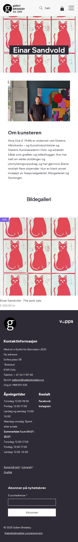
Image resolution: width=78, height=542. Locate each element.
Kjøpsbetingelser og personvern (24, 533)
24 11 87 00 (26, 374)
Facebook (45, 401)
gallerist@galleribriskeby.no (28, 379)
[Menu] (72, 8)
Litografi (27, 467)
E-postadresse (17, 495)
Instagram (45, 406)
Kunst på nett (12, 467)
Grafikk (8, 472)
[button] (62, 8)
